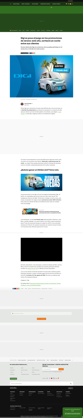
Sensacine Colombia (30, 410)
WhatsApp (48, 30)
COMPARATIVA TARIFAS (45, 4)
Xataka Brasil (12, 409)
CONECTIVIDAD (16, 4)
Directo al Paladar (41, 393)
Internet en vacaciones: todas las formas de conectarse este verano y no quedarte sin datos (50, 212)
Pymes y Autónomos (68, 395)
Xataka (11, 393)
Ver (42, 318)
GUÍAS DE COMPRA (56, 4)
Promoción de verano (37, 288)
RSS (56, 378)
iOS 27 (24, 30)
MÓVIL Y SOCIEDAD (26, 4)
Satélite (27, 30)
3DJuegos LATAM (22, 407)
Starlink (38, 30)
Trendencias (59, 393)
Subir (70, 388)
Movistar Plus (33, 30)
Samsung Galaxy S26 (31, 360)
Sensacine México (32, 407)
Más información (50, 416)
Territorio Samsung (35, 370)
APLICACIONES (35, 4)
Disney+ (57, 30)
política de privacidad (58, 371)
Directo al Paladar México (41, 408)
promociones (45, 288)
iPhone (33, 372)
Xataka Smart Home (12, 399)
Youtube (70, 4)
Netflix (53, 30)
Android (11, 372)
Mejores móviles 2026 (22, 360)
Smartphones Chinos (25, 374)
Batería (61, 30)
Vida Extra (21, 395)
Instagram (68, 4)
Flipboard (66, 4)
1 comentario (24, 53)
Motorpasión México (49, 408)
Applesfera (12, 396)
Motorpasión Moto (50, 395)
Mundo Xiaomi (12, 400)
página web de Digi (32, 268)
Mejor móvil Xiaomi (54, 360)
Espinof (30, 395)
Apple (22, 367)
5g (21, 372)
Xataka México (12, 407)
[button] (28, 103)
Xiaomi (33, 367)
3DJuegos (21, 393)
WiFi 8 (20, 30)
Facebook (29, 53)
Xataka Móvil (12, 395)
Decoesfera (59, 395)
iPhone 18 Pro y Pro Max (41, 360)
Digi (30, 288)
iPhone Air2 (61, 360)
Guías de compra (24, 370)
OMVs (26, 288)
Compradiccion (59, 396)
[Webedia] (70, 1)
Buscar (71, 384)
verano (50, 288)
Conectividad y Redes (36, 374)
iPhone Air (43, 30)
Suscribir (61, 369)
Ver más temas (13, 378)
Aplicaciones (12, 370)
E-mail (34, 53)
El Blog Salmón (68, 393)
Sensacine (30, 393)
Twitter (72, 4)
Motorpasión (49, 393)
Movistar (11, 367)
